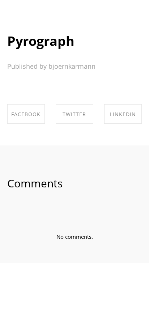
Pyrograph (40, 41)
